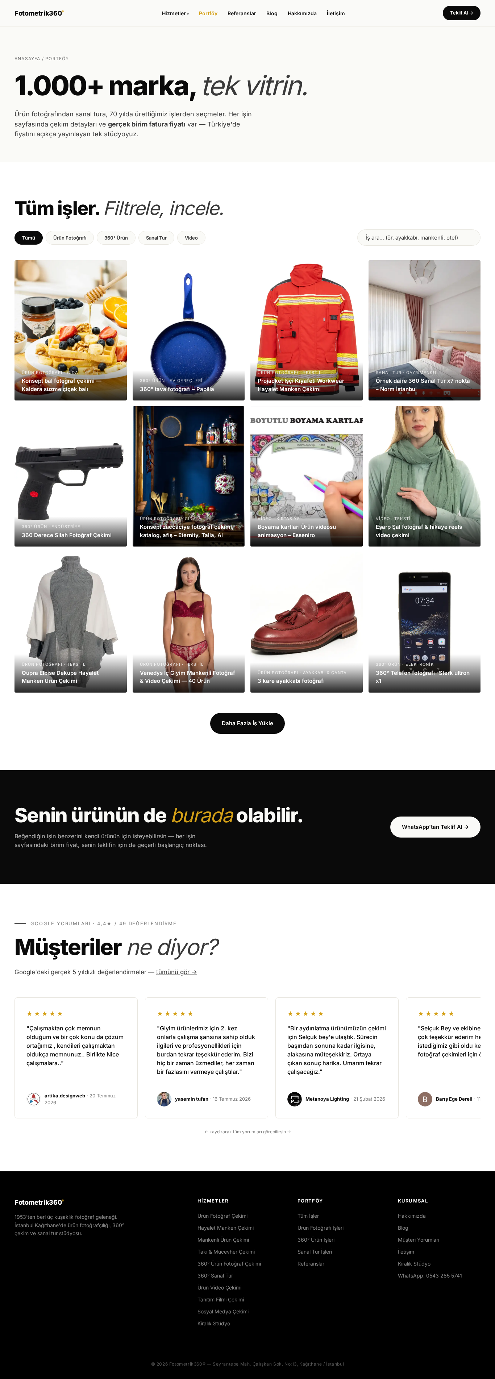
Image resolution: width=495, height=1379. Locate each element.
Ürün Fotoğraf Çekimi (222, 1216)
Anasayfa (27, 58)
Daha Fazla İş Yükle (247, 723)
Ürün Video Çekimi (219, 1287)
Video (191, 238)
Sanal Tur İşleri (315, 1252)
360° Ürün (116, 238)
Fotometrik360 (39, 13)
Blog (272, 13)
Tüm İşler (308, 1216)
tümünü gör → (176, 972)
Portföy (208, 13)
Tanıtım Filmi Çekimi (220, 1299)
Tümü (28, 238)
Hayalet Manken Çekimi (225, 1228)
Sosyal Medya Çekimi (223, 1311)
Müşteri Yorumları (418, 1240)
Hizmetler (174, 13)
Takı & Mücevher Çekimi (226, 1252)
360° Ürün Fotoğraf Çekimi (229, 1263)
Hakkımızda (302, 13)
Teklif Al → (461, 13)
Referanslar (242, 13)
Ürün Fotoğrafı (69, 238)
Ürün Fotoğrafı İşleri (321, 1228)
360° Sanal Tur (215, 1275)
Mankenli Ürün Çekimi (223, 1240)
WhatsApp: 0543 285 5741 (430, 1275)
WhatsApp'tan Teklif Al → (435, 826)
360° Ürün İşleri (316, 1240)
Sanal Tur (156, 238)
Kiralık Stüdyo (213, 1323)
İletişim (336, 13)
